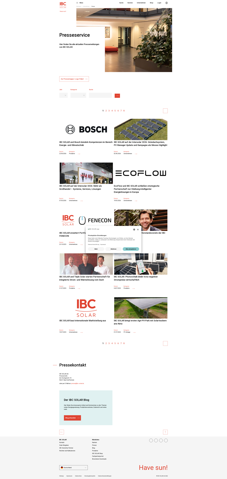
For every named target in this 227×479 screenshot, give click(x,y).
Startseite (78, 6)
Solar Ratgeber (64, 445)
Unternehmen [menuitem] (141, 3)
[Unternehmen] (61, 432)
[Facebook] (151, 440)
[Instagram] (156, 440)
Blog (93, 448)
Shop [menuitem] (151, 3)
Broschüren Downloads (99, 459)
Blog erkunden (70, 418)
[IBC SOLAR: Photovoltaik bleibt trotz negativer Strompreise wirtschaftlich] (141, 274)
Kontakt (61, 442)
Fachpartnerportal (97, 456)
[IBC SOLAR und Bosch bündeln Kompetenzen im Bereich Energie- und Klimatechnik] (86, 139)
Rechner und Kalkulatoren (67, 451)
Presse (94, 445)
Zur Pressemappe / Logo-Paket (72, 79)
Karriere (94, 442)
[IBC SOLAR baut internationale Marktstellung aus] (86, 318)
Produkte (95, 451)
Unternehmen (86, 6)
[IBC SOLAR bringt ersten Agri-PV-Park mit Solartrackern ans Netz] (141, 318)
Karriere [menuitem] (130, 3)
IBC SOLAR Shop (97, 453)
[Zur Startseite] (62, 4)
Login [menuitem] (159, 3)
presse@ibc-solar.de (77, 383)
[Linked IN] (166, 440)
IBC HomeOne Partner (66, 448)
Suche (121, 3)
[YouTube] (161, 440)
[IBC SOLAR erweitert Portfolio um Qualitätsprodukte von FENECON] (81, 244)
